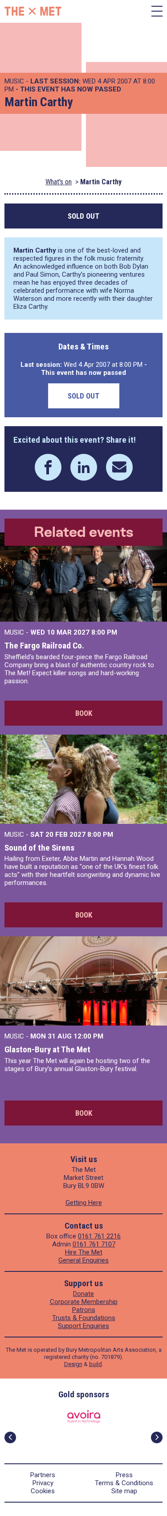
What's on (58, 182)
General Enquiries (83, 1260)
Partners (42, 1475)
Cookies (43, 1491)
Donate (83, 1294)
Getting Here (83, 1203)
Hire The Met (83, 1252)
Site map (124, 1491)
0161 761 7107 (94, 1244)
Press (124, 1475)
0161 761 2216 (99, 1236)
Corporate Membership (84, 1302)
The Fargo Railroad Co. (44, 645)
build (95, 1364)
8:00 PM (104, 632)
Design (73, 1364)
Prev (10, 1437)
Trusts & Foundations (83, 1318)
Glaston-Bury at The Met (47, 1049)
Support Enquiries (83, 1326)
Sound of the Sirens (39, 848)
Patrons (83, 1310)
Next (157, 1437)
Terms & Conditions (124, 1483)
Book (83, 713)
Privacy (43, 1483)
